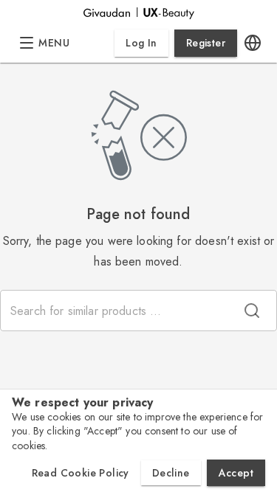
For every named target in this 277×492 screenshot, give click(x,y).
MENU (53, 42)
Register (205, 42)
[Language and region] (252, 43)
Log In (141, 42)
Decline (171, 472)
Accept (236, 472)
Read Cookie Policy (80, 472)
